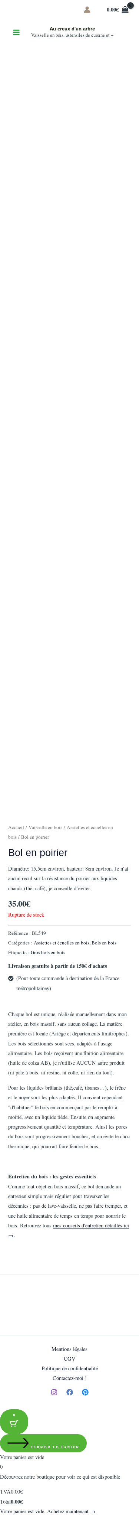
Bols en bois (104, 942)
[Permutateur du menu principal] (16, 32)
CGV (70, 1358)
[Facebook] (69, 1392)
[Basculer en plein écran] (23, 1523)
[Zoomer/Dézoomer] (7, 1523)
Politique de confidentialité (70, 1368)
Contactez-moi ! (70, 1377)
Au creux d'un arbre (72, 29)
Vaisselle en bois (45, 827)
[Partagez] (40, 1523)
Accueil (16, 827)
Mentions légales (69, 1348)
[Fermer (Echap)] (56, 1523)
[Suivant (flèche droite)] (23, 1533)
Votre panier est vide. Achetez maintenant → (48, 1511)
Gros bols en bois (48, 952)
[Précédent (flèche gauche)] (7, 1533)
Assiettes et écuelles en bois (61, 942)
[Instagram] (54, 1392)
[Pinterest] (85, 1392)
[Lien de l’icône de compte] (87, 9)
